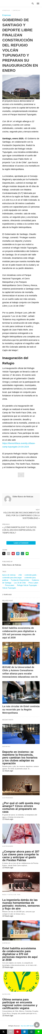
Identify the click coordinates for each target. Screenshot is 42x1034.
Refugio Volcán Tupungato (27, 585)
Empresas (16, 10)
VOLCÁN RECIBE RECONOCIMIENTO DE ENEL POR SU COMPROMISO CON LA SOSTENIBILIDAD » (21, 515)
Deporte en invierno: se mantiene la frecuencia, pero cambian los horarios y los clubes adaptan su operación (19, 757)
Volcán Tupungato (9, 588)
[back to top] (37, 1025)
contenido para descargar (12, 578)
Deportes (6, 746)
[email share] (8, 553)
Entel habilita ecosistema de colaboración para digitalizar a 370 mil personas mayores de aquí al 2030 (20, 954)
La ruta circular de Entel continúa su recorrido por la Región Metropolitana (21, 709)
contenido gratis (30, 575)
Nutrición (6, 994)
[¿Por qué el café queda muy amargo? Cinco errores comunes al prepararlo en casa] (21, 785)
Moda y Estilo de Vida (11, 894)
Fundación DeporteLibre (20, 580)
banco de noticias (9, 575)
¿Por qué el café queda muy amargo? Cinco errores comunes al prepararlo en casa (21, 807)
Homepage (6, 10)
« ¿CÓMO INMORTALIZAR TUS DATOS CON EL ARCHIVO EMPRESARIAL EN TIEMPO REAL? (19, 530)
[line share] (27, 553)
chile (20, 575)
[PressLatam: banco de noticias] (13, 3)
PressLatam (9, 585)
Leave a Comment (21, 543)
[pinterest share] (13, 553)
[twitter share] (3, 553)
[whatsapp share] (22, 553)
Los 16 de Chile (20, 583)
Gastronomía (7, 797)
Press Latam (33, 583)
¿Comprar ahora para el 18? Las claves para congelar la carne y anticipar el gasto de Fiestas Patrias (20, 856)
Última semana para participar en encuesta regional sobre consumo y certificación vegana (19, 1004)
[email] (10, 1031)
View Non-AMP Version (27, 1026)
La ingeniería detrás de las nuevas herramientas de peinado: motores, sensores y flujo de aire (21, 904)
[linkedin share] (17, 553)
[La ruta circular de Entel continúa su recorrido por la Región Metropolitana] (21, 692)
